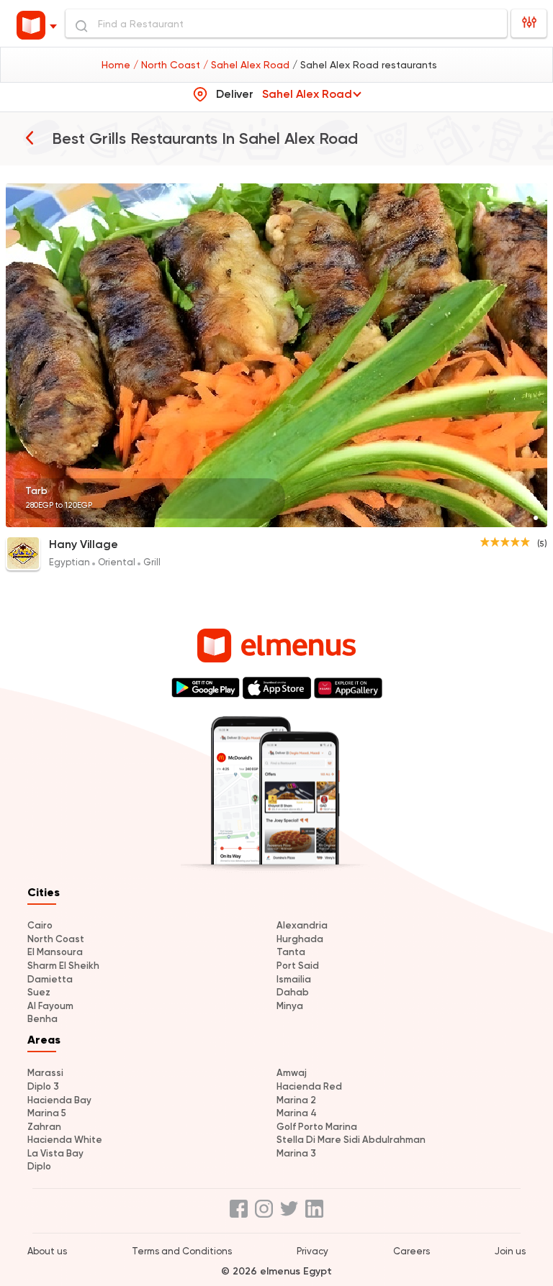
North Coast (55, 939)
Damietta (50, 979)
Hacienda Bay (59, 1100)
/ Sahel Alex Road (247, 64)
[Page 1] (536, 518)
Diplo (39, 1166)
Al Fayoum (50, 1005)
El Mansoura (55, 952)
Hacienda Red (309, 1086)
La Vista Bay (55, 1153)
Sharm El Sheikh (63, 965)
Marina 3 (296, 1153)
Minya (289, 1005)
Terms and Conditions (182, 1251)
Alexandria (302, 925)
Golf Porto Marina (316, 1126)
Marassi (45, 1072)
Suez (38, 992)
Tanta (290, 952)
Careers (411, 1251)
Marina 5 (46, 1113)
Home (117, 64)
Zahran (44, 1126)
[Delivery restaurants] (29, 137)
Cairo (40, 925)
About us (47, 1251)
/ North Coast (168, 64)
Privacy (312, 1251)
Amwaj (291, 1072)
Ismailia (293, 979)
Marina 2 (296, 1100)
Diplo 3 (43, 1086)
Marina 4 (296, 1113)
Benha (42, 1018)
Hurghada (299, 939)
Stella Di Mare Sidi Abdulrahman (351, 1139)
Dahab (292, 992)
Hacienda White (64, 1139)
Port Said (297, 965)
